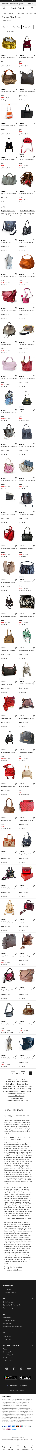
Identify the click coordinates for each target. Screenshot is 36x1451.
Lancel (10, 13)
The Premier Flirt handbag (13, 1267)
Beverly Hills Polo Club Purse (17, 1082)
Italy (18, 1441)
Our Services (8, 1286)
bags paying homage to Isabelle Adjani (16, 1203)
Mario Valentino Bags (15, 1100)
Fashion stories (8, 1361)
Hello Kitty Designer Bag (17, 1093)
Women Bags (19, 13)
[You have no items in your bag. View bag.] (32, 8)
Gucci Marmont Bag (10, 1091)
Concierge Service (9, 1292)
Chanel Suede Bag (9, 1086)
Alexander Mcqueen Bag (17, 1079)
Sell (4, 1314)
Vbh (27, 1100)
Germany (26, 1439)
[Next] (23, 1073)
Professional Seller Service (12, 1326)
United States (19, 1439)
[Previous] (13, 1073)
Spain (31, 1439)
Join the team (7, 1358)
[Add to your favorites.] (16, 55)
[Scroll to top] (30, 1073)
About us (6, 1349)
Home (4, 13)
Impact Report (8, 1355)
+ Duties (7, 98)
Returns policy (8, 1308)
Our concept (7, 1289)
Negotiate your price (8, 211)
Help (4, 1333)
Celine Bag (10, 1084)
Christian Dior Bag (25, 1086)
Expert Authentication (27, 211)
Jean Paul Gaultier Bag (16, 1096)
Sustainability (7, 1352)
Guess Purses (25, 1091)
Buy (4, 1298)
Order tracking (8, 1302)
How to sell (7, 1317)
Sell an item (7, 1323)
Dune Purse (7, 1089)
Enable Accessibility (18, 1)
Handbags (29, 13)
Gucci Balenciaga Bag (22, 1089)
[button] (32, 8)
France (4, 1439)
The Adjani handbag (11, 1269)
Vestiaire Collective (11, 1345)
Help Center (7, 1336)
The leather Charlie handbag (13, 1271)
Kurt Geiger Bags (17, 1098)
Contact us (7, 1339)
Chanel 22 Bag (22, 1084)
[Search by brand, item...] (4, 8)
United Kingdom (11, 1439)
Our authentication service (12, 1305)
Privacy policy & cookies (17, 1391)
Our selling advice (9, 1320)
